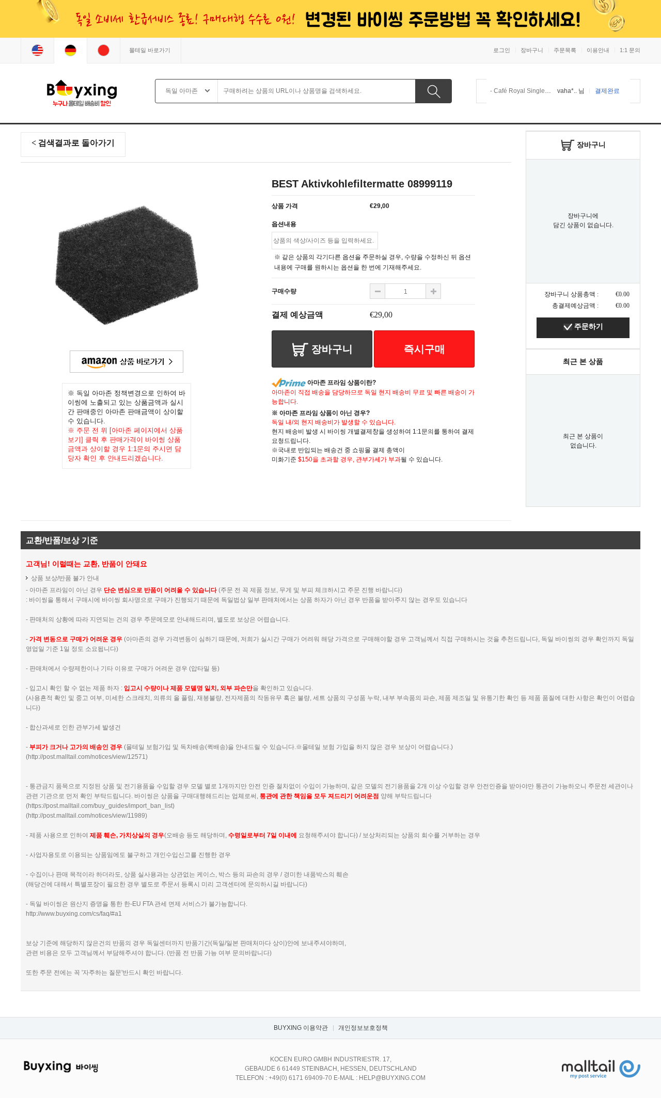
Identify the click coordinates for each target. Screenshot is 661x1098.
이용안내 (598, 50)
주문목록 (565, 50)
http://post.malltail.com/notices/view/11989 (86, 815)
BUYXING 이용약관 (301, 1027)
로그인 (501, 50)
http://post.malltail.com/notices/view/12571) (88, 756)
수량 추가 (377, 291)
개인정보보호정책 (363, 1027)
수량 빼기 (433, 291)
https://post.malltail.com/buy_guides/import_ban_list (100, 805)
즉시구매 (424, 349)
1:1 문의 (630, 50)
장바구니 (532, 50)
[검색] (433, 91)
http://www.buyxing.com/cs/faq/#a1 (74, 913)
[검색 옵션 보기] (207, 93)
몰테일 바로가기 (149, 50)
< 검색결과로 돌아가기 (73, 142)
